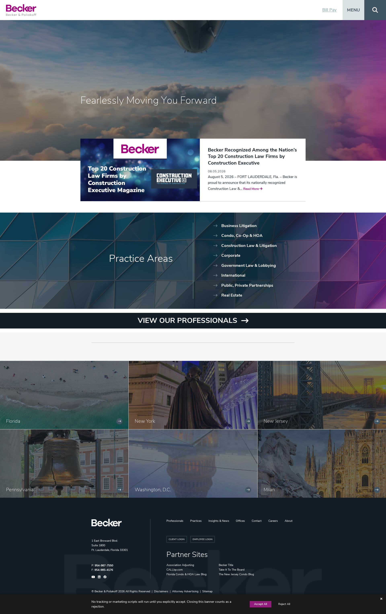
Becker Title (226, 565)
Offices (240, 521)
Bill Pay (329, 10)
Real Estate (231, 295)
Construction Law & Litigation (249, 245)
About (289, 521)
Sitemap (207, 591)
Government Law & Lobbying (248, 265)
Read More (216, 183)
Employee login (203, 539)
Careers (273, 521)
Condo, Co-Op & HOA (242, 235)
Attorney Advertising (185, 591)
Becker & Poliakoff (105, 591)
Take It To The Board (231, 570)
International (233, 275)
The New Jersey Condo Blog (236, 574)
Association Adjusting (180, 565)
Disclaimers (161, 591)
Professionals (174, 521)
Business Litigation (239, 225)
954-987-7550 (104, 565)
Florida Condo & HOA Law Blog (186, 574)
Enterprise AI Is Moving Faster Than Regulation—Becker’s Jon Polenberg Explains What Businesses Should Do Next (250, 160)
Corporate (230, 255)
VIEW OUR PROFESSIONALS (187, 320)
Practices (196, 521)
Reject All (284, 604)
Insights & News (218, 521)
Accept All (260, 604)
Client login (177, 539)
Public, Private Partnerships (247, 285)
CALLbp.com (174, 570)
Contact (257, 521)
